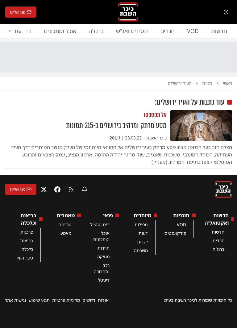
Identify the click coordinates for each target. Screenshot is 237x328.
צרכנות (26, 232)
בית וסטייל (100, 224)
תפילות (141, 224)
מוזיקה (103, 256)
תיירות (104, 248)
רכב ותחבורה (102, 268)
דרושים (88, 300)
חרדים (167, 31)
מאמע (65, 233)
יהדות (142, 242)
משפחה (141, 250)
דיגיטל (104, 280)
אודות (103, 300)
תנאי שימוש (39, 300)
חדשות (219, 31)
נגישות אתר (15, 300)
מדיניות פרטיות (66, 300)
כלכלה (27, 249)
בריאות (26, 240)
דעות (143, 233)
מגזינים (64, 224)
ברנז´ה (96, 31)
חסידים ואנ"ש (132, 31)
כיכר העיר (24, 258)
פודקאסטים (175, 233)
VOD (193, 31)
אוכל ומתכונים (60, 31)
